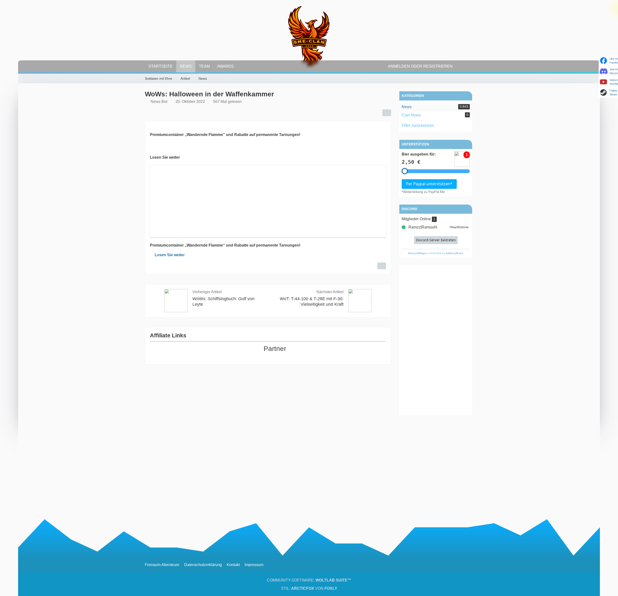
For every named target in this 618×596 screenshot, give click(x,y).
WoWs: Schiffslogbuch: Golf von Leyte (223, 301)
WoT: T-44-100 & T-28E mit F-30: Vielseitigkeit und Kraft (312, 301)
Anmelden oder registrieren (420, 66)
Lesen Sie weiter (170, 255)
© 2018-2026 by (435, 253)
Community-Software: (309, 580)
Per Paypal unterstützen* (429, 183)
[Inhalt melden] (381, 266)
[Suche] (464, 66)
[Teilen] (386, 112)
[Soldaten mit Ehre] (309, 36)
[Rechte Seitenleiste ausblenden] (470, 79)
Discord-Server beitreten (436, 240)
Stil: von (309, 588)
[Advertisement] (436, 340)
